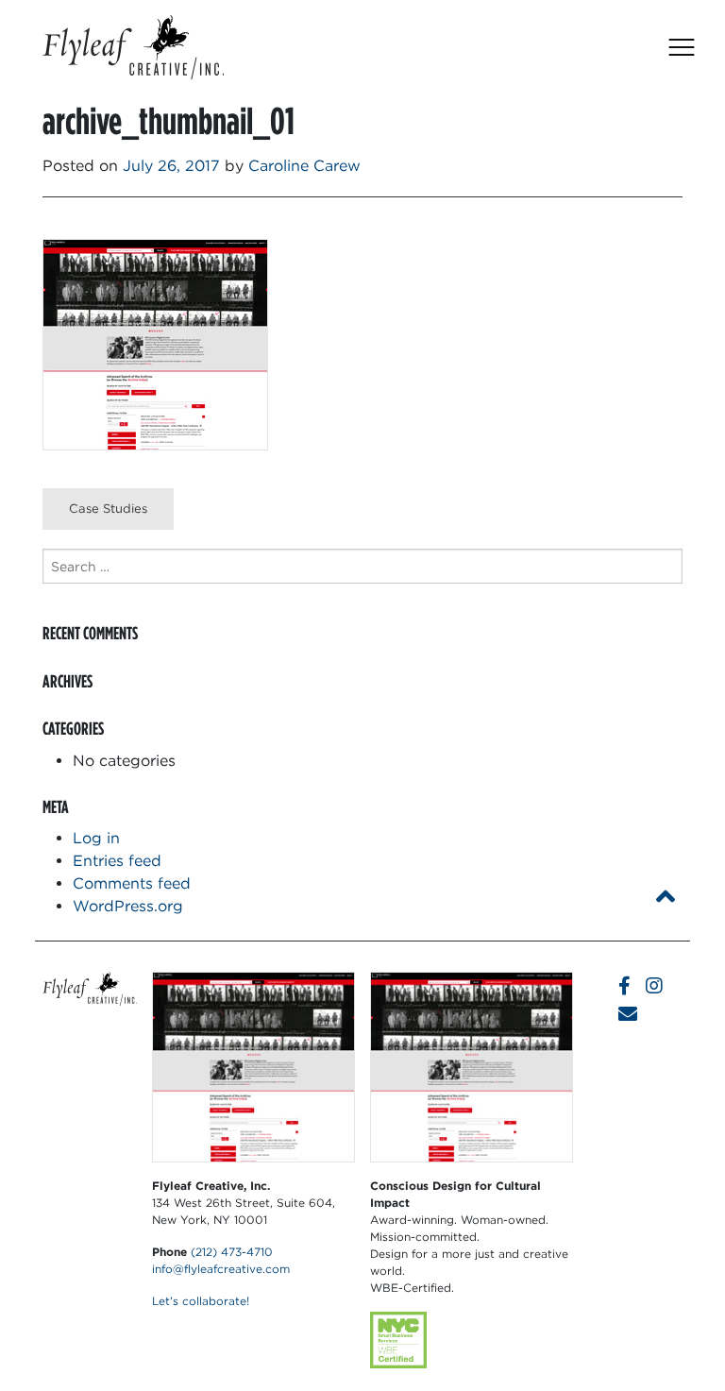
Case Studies (108, 508)
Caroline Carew (304, 166)
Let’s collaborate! (200, 1301)
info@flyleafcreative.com (221, 1269)
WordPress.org (128, 906)
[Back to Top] (666, 896)
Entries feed (117, 861)
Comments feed (132, 883)
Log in (96, 838)
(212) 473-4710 (232, 1252)
